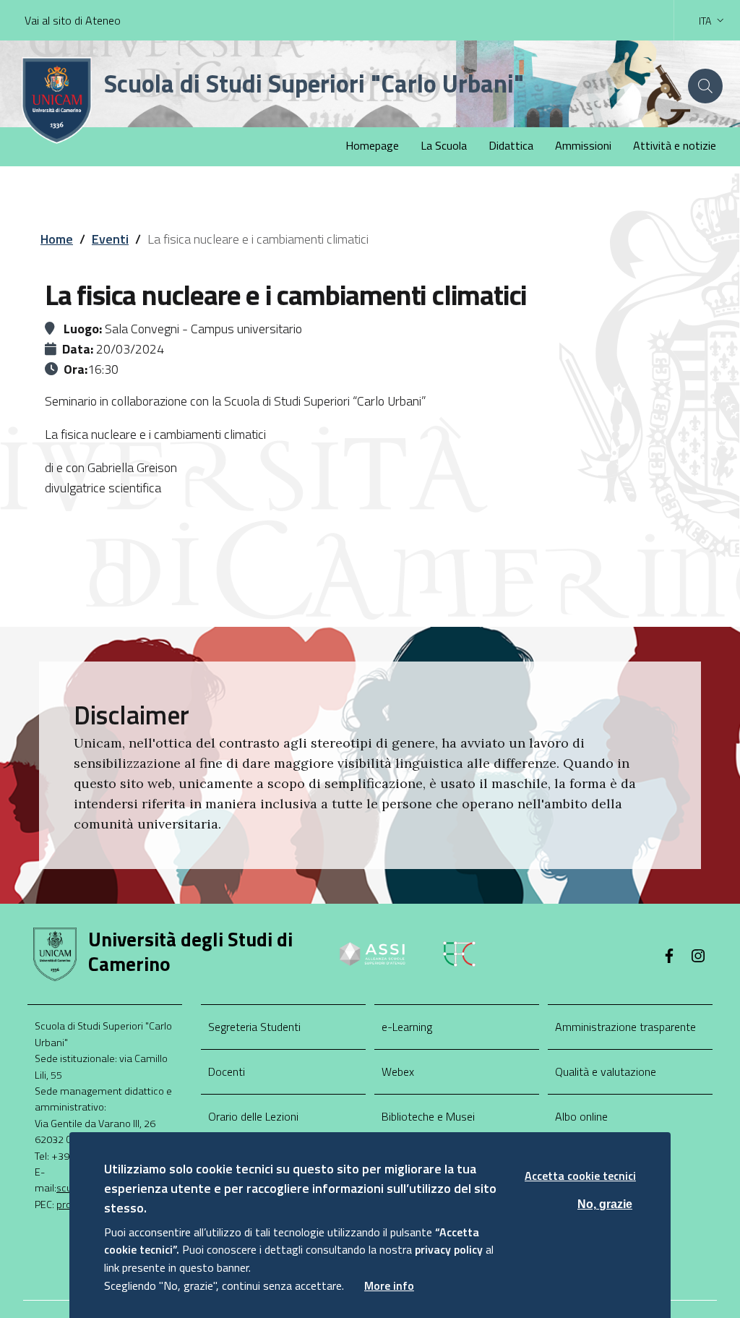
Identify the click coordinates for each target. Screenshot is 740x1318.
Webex (398, 1071)
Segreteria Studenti (254, 1026)
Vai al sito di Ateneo (73, 20)
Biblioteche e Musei (428, 1116)
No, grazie (604, 1204)
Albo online (581, 1116)
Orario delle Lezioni (253, 1116)
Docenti (226, 1071)
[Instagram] (698, 957)
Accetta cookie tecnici (580, 1175)
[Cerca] (705, 86)
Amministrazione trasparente (625, 1026)
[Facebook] (669, 957)
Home (56, 239)
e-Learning (407, 1026)
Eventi (110, 239)
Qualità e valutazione (605, 1071)
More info (389, 1285)
